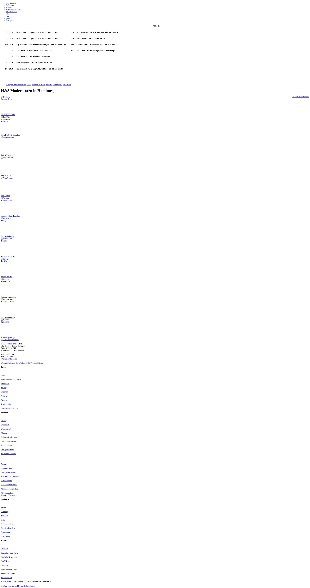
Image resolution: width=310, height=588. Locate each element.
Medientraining (7, 493)
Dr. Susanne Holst (8, 115)
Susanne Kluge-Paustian (10, 216)
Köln (3, 520)
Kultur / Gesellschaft (9, 437)
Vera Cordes (5, 196)
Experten (4, 392)
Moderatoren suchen (9, 569)
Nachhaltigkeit (6, 481)
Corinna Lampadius (8, 297)
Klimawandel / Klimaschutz (11, 476)
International (6, 536)
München (4, 516)
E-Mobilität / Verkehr (9, 485)
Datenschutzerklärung (26, 586)
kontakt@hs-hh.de (10, 359)
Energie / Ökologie (8, 472)
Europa (4, 464)
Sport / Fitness (6, 445)
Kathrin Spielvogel (8, 337)
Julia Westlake (6, 155)
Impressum (12, 586)
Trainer (3, 388)
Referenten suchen (8, 573)
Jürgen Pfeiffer (6, 277)
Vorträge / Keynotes (8, 495)
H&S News (5, 561)
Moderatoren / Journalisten (11, 379)
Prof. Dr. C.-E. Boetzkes (10, 135)
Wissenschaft (6, 429)
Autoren (4, 396)
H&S (3, 375)
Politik (3, 421)
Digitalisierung (6, 468)
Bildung (4, 433)
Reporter (4, 400)
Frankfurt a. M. (7, 524)
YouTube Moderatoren (9, 553)
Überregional (6, 532)
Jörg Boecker (6, 175)
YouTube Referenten (9, 557)
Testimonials (6, 404)
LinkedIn (4, 549)
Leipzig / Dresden (8, 528)
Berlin (3, 507)
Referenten (5, 384)
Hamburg (4, 512)
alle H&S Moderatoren (300, 97)
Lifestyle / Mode (7, 450)
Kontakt (4, 586)
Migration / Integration (9, 489)
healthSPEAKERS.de (9, 408)
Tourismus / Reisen (8, 454)
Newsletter (5, 565)
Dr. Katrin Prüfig (7, 236)
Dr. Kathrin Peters (8, 317)
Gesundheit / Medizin (9, 441)
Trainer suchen (6, 578)
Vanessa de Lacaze (8, 256)
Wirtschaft (5, 425)
